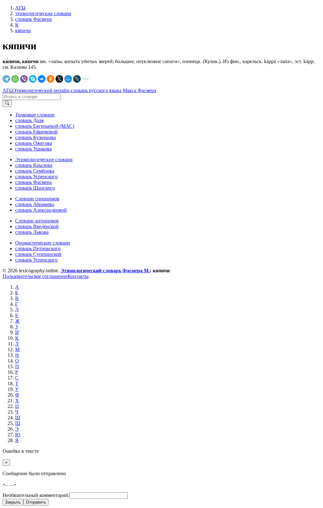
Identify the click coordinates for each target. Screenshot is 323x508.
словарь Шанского (35, 188)
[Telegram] (6, 79)
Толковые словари (35, 114)
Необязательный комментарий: (36, 495)
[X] (59, 79)
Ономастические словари (42, 242)
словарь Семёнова (34, 171)
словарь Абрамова (34, 204)
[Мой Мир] (68, 79)
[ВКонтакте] (41, 79)
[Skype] (33, 79)
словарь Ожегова (33, 143)
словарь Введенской (37, 226)
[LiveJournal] (77, 79)
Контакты (78, 276)
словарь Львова (32, 232)
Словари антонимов (37, 220)
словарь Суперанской (38, 254)
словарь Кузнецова (35, 137)
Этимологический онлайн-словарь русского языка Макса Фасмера (84, 90)
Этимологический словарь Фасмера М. (105, 270)
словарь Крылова (33, 165)
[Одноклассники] (50, 79)
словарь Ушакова (33, 148)
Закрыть (13, 502)
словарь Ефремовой (36, 131)
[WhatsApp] (15, 79)
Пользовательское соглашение (35, 276)
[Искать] (7, 103)
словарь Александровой (41, 210)
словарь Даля (29, 120)
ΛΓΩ (8, 90)
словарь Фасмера (33, 182)
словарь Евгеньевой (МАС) (44, 126)
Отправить (36, 502)
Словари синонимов (37, 198)
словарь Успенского (36, 176)
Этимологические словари (44, 159)
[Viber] (24, 79)
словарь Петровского (38, 248)
